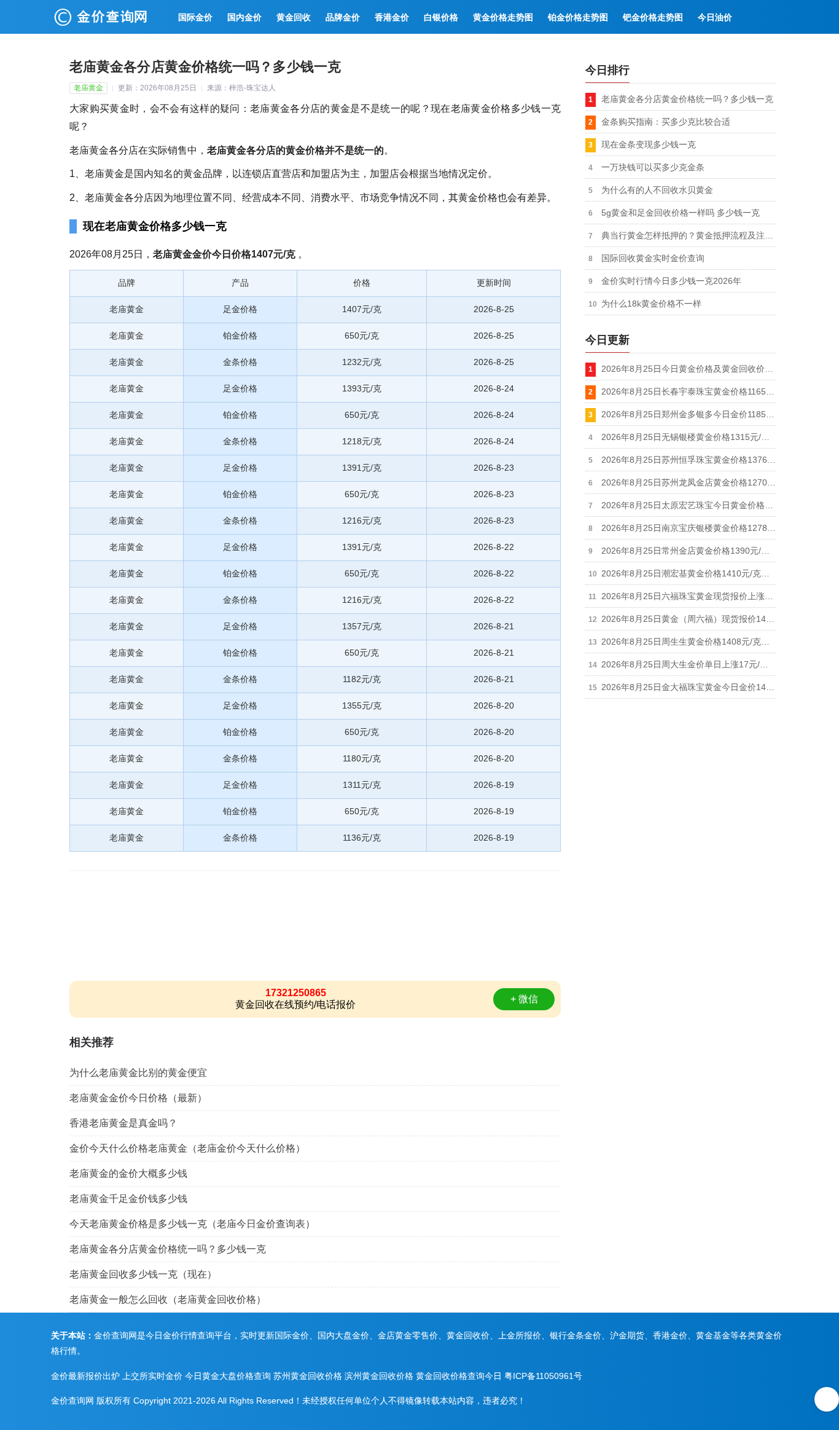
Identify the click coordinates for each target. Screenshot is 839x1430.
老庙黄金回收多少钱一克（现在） (143, 1274)
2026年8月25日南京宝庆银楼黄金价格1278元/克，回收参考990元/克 (688, 528)
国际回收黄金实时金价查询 (652, 258)
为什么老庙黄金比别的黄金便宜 (138, 1072)
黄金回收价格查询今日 (459, 1376)
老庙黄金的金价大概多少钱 (128, 1173)
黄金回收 (293, 17)
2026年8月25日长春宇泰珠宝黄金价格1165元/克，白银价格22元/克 (688, 391)
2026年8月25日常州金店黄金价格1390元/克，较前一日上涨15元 (688, 551)
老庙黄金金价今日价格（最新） (138, 1098)
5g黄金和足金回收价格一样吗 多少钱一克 (680, 213)
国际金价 (195, 17)
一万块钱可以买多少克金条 (652, 167)
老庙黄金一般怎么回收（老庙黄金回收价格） (167, 1299)
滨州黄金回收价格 (379, 1376)
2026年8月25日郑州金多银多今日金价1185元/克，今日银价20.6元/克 (688, 414)
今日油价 (715, 17)
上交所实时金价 (152, 1376)
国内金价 (244, 17)
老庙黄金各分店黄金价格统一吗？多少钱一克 (167, 1249)
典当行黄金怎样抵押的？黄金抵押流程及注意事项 (688, 235)
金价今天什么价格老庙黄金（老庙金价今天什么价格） (187, 1148)
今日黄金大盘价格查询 (228, 1376)
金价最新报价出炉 (85, 1376)
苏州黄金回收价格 (307, 1376)
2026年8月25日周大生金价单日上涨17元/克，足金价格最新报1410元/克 (688, 664)
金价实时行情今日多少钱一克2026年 (671, 281)
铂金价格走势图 (578, 17)
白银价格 (441, 17)
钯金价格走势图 (653, 17)
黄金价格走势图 (503, 17)
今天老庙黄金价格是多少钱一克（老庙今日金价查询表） (192, 1224)
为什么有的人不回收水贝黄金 (657, 190)
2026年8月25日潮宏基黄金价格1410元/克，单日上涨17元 (688, 573)
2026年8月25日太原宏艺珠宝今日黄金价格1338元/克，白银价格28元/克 (688, 505)
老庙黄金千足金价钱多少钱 (128, 1198)
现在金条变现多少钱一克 (648, 144)
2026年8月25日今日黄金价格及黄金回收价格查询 (688, 369)
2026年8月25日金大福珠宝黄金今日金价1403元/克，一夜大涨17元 (688, 687)
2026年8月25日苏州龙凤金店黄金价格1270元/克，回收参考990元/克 (688, 482)
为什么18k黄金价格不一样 (651, 303)
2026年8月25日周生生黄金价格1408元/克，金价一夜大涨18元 (688, 641)
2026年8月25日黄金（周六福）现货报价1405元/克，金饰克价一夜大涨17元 (688, 619)
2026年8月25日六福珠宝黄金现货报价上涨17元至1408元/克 (688, 596)
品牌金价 (343, 17)
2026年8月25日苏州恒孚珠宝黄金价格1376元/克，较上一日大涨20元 (688, 460)
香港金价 (392, 17)
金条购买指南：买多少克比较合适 (665, 122)
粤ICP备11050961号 (543, 1376)
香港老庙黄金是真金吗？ (123, 1123)
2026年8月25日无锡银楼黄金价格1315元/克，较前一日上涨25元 (688, 437)
